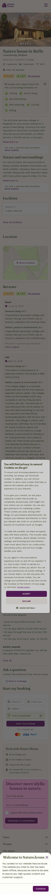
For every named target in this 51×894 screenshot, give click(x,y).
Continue (41, 888)
